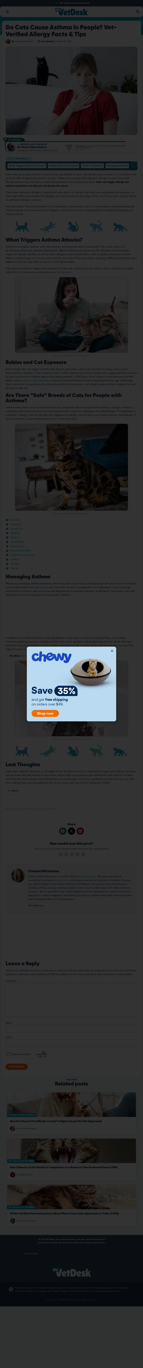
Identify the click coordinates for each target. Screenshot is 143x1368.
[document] (71, 684)
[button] (112, 650)
